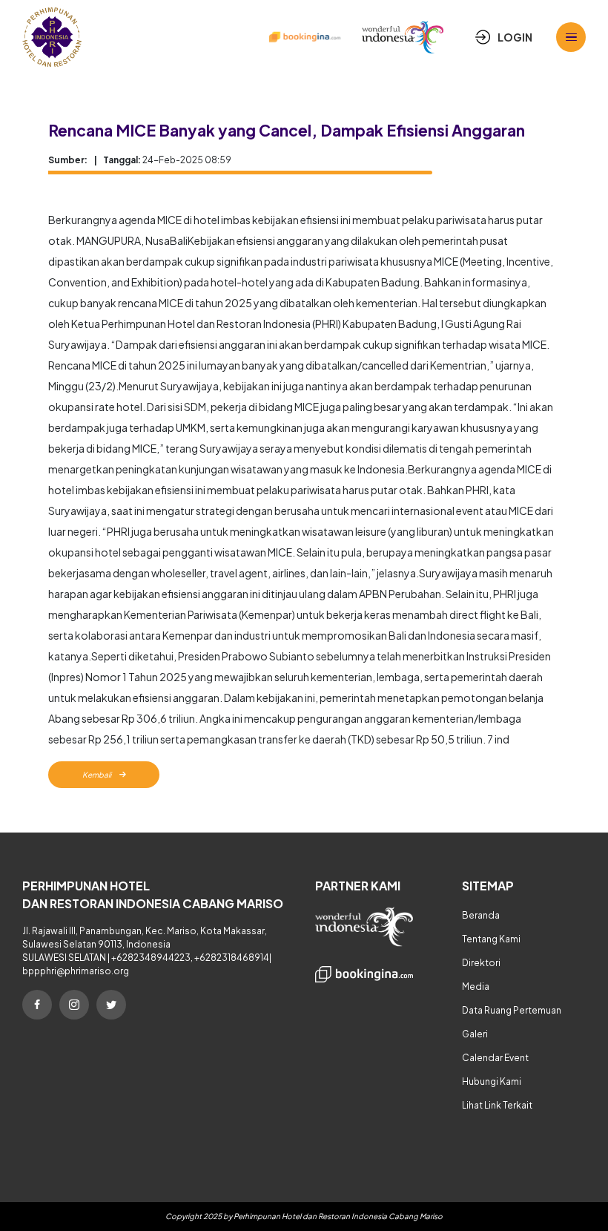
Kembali (97, 774)
